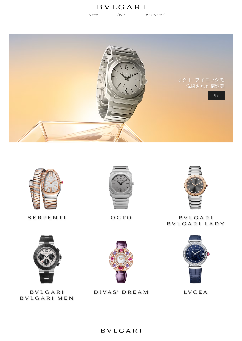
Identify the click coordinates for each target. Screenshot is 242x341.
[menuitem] (80, 14)
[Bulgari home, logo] (121, 9)
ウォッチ (94, 14)
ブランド (121, 14)
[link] (46, 192)
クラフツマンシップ (153, 14)
